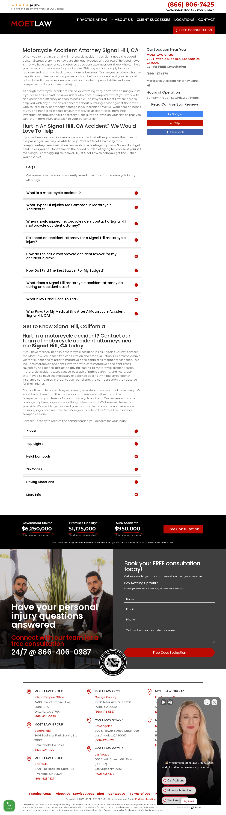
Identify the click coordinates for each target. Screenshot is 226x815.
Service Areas (83, 793)
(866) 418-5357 (105, 711)
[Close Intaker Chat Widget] (214, 702)
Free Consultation (183, 529)
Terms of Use (140, 793)
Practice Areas (92, 20)
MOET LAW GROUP (161, 54)
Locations (184, 20)
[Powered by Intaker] (196, 808)
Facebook (177, 132)
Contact (206, 20)
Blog (100, 793)
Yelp (177, 123)
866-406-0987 (64, 652)
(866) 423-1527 (44, 750)
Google (177, 114)
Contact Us (116, 793)
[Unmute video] (163, 702)
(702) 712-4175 (104, 773)
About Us (124, 20)
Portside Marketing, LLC (148, 799)
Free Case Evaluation (169, 652)
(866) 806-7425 (191, 4)
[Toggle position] (207, 702)
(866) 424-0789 (45, 716)
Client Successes (153, 20)
